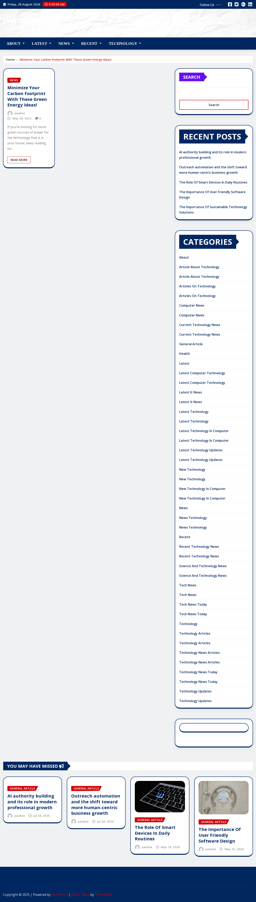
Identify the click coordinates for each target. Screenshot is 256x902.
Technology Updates (195, 691)
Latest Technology (194, 411)
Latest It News (190, 392)
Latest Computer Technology (202, 373)
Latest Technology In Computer (204, 431)
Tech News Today (193, 604)
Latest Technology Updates (201, 450)
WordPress (59, 894)
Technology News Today (198, 672)
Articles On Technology (197, 286)
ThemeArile (103, 894)
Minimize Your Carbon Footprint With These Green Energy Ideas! (66, 59)
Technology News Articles (199, 652)
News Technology (193, 518)
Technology (123, 43)
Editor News (80, 894)
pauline (19, 113)
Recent (90, 43)
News (64, 43)
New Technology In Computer (202, 489)
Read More (19, 160)
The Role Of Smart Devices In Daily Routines (213, 182)
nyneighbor (29, 20)
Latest (40, 43)
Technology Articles (194, 633)
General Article (191, 344)
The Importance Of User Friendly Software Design (220, 835)
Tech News (187, 585)
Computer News (191, 305)
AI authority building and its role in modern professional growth (32, 801)
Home (10, 59)
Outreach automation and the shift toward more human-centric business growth (95, 804)
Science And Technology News (203, 566)
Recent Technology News (199, 546)
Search (191, 77)
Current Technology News (199, 325)
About (14, 43)
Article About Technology (199, 267)
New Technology (192, 469)
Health (184, 353)
